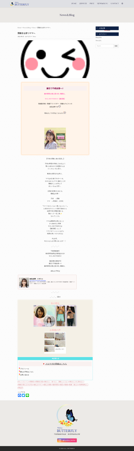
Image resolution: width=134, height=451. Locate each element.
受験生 (32, 381)
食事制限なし (84, 384)
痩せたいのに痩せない (77, 381)
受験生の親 (39, 381)
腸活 (61, 384)
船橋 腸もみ (73, 384)
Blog (97, 37)
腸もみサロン (38, 384)
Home (74, 3)
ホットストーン (23, 381)
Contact (115, 3)
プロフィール (24, 369)
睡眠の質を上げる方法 (25, 384)
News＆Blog (102, 3)
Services (83, 3)
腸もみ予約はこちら (26, 372)
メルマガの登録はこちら (56, 364)
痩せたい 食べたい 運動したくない (56, 381)
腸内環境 (55, 384)
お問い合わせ (24, 375)
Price (92, 3)
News (34, 27)
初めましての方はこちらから (54, 113)
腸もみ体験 (47, 384)
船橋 (66, 384)
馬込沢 (21, 388)
